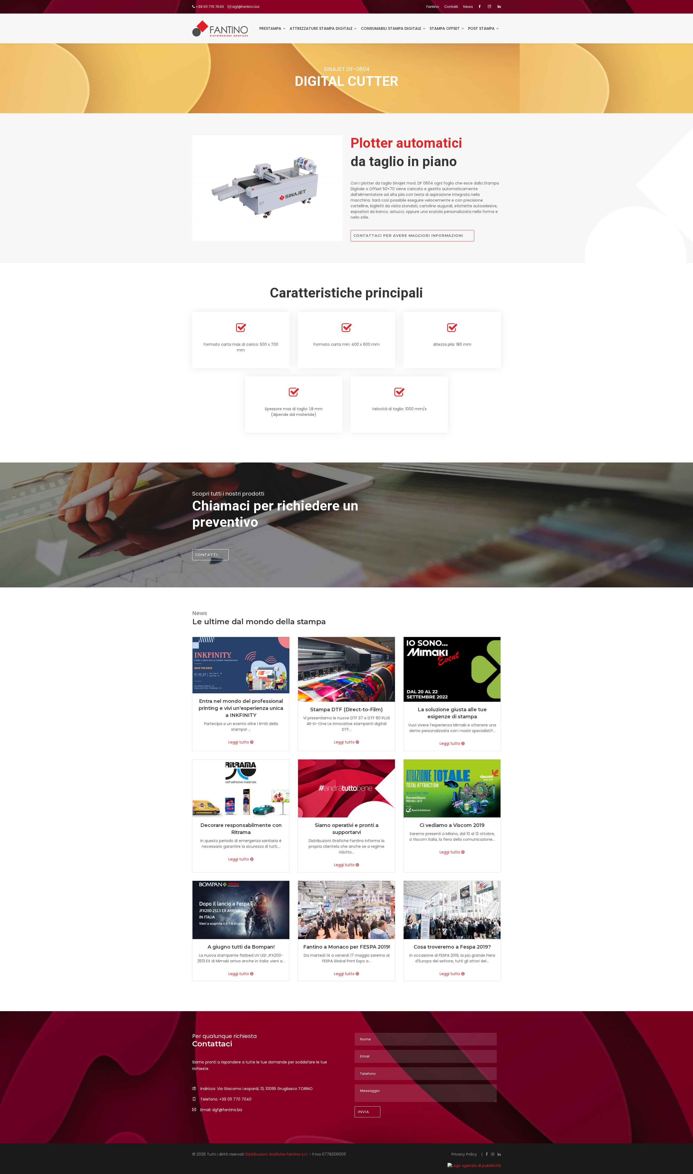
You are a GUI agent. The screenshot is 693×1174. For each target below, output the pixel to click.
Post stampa (482, 28)
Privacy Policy (465, 1154)
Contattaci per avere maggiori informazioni (408, 235)
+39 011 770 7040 (209, 6)
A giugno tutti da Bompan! (241, 947)
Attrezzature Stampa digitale (322, 28)
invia (363, 1112)
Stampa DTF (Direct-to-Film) (346, 710)
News (468, 6)
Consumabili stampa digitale (391, 28)
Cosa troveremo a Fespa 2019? (452, 947)
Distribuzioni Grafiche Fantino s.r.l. (277, 1154)
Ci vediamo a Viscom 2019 (452, 825)
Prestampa (270, 28)
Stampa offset (445, 28)
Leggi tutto (239, 742)
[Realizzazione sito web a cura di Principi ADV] (441, 1166)
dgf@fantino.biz (245, 6)
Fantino (432, 6)
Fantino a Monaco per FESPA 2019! (346, 947)
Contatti (451, 6)
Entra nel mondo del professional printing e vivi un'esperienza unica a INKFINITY (241, 708)
